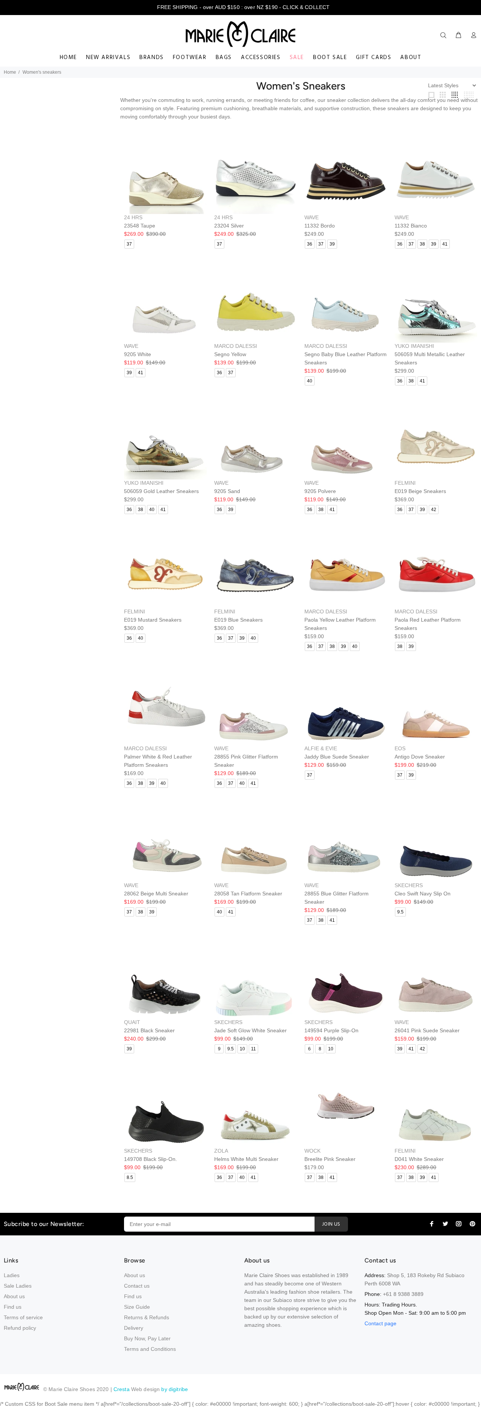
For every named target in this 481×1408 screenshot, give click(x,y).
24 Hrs (133, 217)
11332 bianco (411, 226)
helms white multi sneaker (246, 1159)
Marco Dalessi (235, 346)
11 (253, 1048)
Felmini (405, 483)
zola (221, 1151)
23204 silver (229, 226)
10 (242, 1048)
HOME (68, 57)
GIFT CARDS (373, 57)
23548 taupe (139, 226)
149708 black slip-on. (150, 1159)
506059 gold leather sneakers (161, 491)
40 (309, 381)
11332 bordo (319, 226)
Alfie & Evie (320, 748)
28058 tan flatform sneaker (248, 894)
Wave (311, 217)
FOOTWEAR (190, 57)
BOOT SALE (330, 57)
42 (433, 509)
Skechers (409, 885)
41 (445, 244)
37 (129, 244)
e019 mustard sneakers (153, 620)
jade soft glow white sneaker (250, 1030)
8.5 (130, 1177)
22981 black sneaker (149, 1030)
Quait (132, 1022)
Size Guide (137, 1307)
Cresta (122, 1389)
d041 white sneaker (419, 1159)
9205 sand (227, 491)
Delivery (133, 1328)
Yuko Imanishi (414, 346)
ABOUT (410, 57)
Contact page (380, 1323)
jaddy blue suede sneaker (336, 757)
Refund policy (20, 1328)
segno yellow (230, 354)
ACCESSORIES (261, 57)
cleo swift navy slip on (423, 894)
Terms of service (23, 1317)
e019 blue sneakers (238, 620)
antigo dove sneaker (420, 757)
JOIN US (331, 1224)
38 (422, 244)
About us (14, 1296)
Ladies (12, 1275)
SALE (297, 57)
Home (10, 72)
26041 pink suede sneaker (427, 1030)
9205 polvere (320, 491)
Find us (12, 1307)
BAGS (224, 57)
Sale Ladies (18, 1286)
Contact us (137, 1286)
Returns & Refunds (146, 1317)
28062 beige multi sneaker (156, 894)
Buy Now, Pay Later (147, 1338)
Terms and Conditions (150, 1349)
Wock (312, 1151)
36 (309, 244)
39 (332, 244)
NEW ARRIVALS (108, 57)
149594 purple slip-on (331, 1030)
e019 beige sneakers (420, 491)
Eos (400, 748)
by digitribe (174, 1389)
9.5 (400, 912)
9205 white (137, 354)
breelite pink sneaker (329, 1159)
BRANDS (151, 57)
